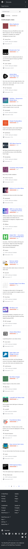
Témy (16, 496)
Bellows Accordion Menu (17, 188)
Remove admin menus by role (14, 261)
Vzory (16, 501)
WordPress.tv (5, 512)
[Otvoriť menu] (26, 2)
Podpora (3, 508)
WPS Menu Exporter (15, 143)
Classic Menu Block (15, 332)
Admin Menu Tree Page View (14, 75)
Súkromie (3, 501)
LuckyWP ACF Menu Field (17, 397)
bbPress (4, 522)
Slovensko (7, 530)
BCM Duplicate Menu (15, 465)
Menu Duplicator (14, 24)
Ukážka (17, 494)
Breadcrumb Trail (14, 50)
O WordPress (4, 494)
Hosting (3, 498)
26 (19, 486)
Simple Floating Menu (16, 121)
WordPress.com (6, 517)
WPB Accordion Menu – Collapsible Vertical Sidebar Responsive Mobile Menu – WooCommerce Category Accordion (17, 209)
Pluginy (16, 498)
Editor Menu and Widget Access (14, 353)
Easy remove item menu (17, 444)
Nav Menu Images (15, 377)
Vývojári (3, 510)
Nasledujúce (22, 486)
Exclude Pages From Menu (17, 283)
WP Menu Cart (14, 307)
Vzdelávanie (4, 505)
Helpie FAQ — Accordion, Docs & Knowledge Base (17, 235)
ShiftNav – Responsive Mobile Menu (16, 99)
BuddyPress (5, 524)
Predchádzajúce (6, 486)
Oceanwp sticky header (16, 167)
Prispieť (17, 510)
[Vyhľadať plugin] (19, 11)
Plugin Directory (5, 6)
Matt (3, 519)
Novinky (3, 496)
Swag (17, 512)
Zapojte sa (17, 505)
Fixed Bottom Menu (15, 420)
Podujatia (17, 508)
